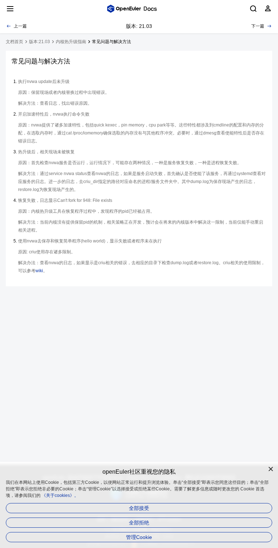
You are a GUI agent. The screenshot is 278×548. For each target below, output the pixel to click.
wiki (39, 270)
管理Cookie (139, 537)
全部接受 (139, 508)
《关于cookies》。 (60, 495)
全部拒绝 (139, 523)
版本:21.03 (39, 41)
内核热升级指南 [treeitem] (71, 41)
